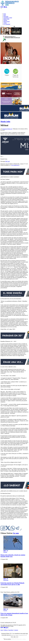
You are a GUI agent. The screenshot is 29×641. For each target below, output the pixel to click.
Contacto (16, 630)
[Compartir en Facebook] (3, 550)
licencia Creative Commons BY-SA (19, 635)
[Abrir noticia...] (13, 549)
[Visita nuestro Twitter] (2, 7)
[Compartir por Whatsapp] (6, 550)
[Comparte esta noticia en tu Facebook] (3, 530)
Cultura (5, 22)
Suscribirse (10, 630)
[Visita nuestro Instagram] (3, 7)
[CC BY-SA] (14, 637)
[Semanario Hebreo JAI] (10, 5)
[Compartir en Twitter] (4, 550)
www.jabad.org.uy (15, 165)
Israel (4, 15)
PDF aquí (7, 161)
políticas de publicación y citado (18, 639)
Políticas (6, 630)
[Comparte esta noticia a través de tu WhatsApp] (12, 530)
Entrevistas (5, 16)
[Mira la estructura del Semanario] (6, 7)
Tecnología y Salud (7, 17)
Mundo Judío (6, 19)
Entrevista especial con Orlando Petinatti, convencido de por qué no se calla (12, 583)
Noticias (5, 20)
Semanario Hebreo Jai (7, 128)
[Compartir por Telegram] (17, 530)
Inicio (4, 13)
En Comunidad (6, 24)
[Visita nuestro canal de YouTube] (4, 7)
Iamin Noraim (6, 21)
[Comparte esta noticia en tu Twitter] (7, 530)
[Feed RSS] (7, 627)
